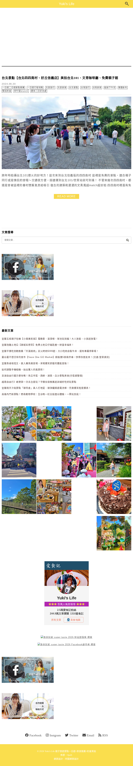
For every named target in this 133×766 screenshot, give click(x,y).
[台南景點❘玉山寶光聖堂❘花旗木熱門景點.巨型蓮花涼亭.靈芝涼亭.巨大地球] (114, 534)
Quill (69, 755)
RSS (105, 735)
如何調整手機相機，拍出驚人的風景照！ (23, 369)
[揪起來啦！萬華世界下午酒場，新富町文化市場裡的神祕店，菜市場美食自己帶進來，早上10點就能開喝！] (54, 497)
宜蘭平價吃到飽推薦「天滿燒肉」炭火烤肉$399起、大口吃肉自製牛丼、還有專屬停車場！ (50, 351)
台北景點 (73, 87)
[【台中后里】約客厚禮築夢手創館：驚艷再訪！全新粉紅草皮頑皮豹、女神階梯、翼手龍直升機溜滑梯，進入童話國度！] (79, 461)
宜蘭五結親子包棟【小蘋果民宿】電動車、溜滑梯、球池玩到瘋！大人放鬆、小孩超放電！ (50, 338)
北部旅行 (50, 87)
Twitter (73, 735)
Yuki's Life (66, 4)
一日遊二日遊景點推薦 (13, 87)
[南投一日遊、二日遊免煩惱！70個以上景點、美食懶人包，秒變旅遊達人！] (54, 424)
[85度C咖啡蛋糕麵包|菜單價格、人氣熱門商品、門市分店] (114, 497)
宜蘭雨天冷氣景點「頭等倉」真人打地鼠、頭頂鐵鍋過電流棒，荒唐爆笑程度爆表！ (46, 388)
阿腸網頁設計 (72, 759)
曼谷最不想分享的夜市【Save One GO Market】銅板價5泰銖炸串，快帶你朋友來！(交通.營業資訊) (56, 357)
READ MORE (66, 196)
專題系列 (122, 87)
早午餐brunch (21, 91)
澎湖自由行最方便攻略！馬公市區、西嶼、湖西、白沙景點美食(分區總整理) (42, 375)
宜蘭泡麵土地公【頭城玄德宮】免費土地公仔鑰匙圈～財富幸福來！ (38, 345)
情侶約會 (6, 91)
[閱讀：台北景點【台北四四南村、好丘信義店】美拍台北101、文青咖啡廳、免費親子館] (66, 168)
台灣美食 (97, 87)
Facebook (35, 735)
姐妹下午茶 (110, 87)
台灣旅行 (85, 87)
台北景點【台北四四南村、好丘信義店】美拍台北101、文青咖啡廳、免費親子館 (60, 78)
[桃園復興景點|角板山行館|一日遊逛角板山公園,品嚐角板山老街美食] (19, 497)
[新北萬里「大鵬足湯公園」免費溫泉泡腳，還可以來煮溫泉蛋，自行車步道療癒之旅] (114, 424)
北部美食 (61, 87)
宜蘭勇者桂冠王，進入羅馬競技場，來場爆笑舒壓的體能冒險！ (35, 363)
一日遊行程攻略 (35, 87)
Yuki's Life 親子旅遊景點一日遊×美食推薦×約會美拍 (70, 751)
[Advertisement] (66, 37)
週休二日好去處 (39, 91)
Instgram (55, 735)
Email (90, 735)
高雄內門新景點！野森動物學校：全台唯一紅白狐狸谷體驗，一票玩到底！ (41, 394)
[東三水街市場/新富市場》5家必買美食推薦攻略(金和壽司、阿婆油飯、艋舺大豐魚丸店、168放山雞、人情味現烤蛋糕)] (19, 461)
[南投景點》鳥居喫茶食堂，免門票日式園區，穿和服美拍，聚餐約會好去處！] (114, 461)
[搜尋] (127, 240)
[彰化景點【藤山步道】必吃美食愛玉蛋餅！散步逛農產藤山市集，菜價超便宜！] (19, 424)
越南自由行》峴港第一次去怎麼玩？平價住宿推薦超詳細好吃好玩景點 (39, 382)
